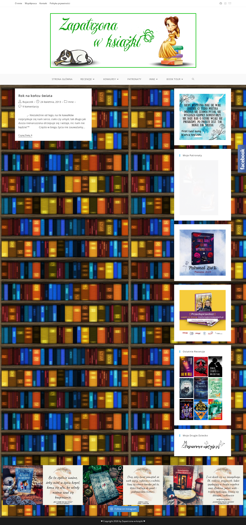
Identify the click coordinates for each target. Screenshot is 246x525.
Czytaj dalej (25, 135)
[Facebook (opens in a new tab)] (220, 3)
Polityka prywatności (60, 3)
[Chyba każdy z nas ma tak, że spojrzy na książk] (103, 485)
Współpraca (31, 3)
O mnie (18, 3)
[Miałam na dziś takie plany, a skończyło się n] (223, 485)
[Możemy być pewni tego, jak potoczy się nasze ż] (183, 485)
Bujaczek (28, 102)
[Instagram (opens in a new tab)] (225, 3)
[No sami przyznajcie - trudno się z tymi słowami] (63, 485)
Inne (71, 102)
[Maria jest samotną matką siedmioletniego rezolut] (23, 485)
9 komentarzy (31, 106)
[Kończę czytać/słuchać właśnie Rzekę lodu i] (143, 485)
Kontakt (43, 3)
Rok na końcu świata (35, 95)
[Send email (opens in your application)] (229, 3)
